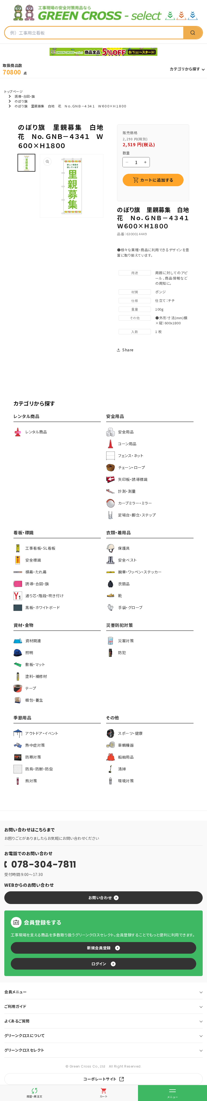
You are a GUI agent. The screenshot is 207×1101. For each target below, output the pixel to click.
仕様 (134, 300)
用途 (134, 272)
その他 (135, 317)
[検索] (192, 33)
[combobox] (94, 33)
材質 (134, 292)
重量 (134, 309)
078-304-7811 (43, 864)
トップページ (13, 91)
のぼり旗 (21, 101)
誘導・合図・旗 (25, 96)
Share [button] (128, 349)
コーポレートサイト (100, 1079)
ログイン (98, 963)
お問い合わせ (100, 897)
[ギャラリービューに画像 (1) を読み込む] (26, 162)
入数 (134, 331)
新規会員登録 (99, 947)
